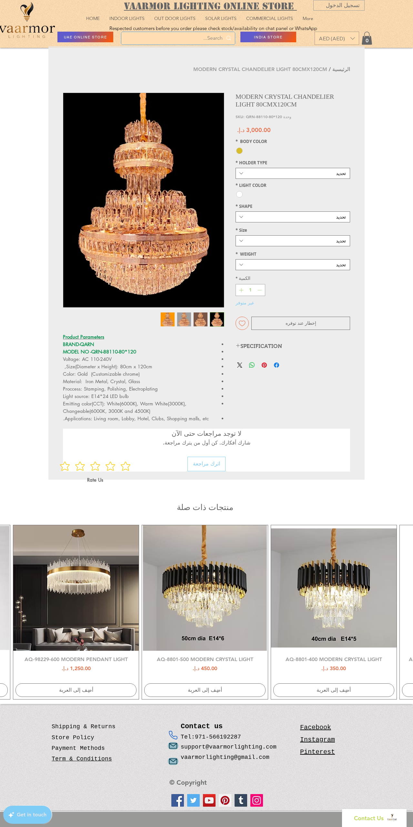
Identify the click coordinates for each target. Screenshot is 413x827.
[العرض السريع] (334, 588)
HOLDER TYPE (251, 162)
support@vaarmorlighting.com (229, 747)
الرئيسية (341, 69)
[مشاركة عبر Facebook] (276, 365)
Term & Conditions (82, 759)
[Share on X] (240, 365)
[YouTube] (209, 800)
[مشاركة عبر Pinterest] (264, 365)
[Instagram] (256, 800)
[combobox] (293, 173)
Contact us (204, 726)
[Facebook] (177, 800)
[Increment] (241, 290)
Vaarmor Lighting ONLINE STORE (210, 6)
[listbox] (337, 38)
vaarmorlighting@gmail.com (225, 757)
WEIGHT (246, 254)
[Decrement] (260, 290)
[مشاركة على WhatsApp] (252, 365)
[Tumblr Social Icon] (241, 800)
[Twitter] (193, 800)
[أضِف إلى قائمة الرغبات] (242, 323)
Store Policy (73, 737)
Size (241, 230)
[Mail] (173, 746)
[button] (337, 38)
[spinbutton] (250, 290)
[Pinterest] (225, 800)
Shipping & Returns (84, 726)
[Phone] (173, 735)
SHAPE (244, 206)
